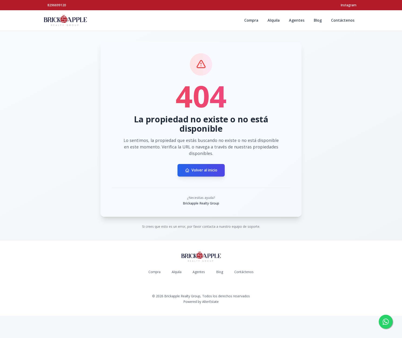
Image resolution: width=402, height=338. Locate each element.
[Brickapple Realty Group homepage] (65, 20)
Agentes (297, 20)
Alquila (274, 20)
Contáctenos (343, 20)
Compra (251, 20)
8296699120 (56, 5)
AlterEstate (210, 301)
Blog (318, 20)
